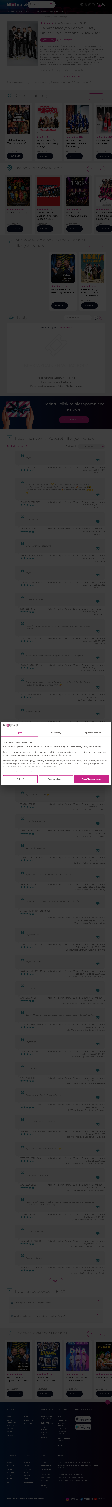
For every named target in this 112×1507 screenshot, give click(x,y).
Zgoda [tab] (19, 732)
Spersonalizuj (54, 779)
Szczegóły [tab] (56, 732)
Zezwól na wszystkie (91, 779)
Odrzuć (20, 779)
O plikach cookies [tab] (92, 732)
